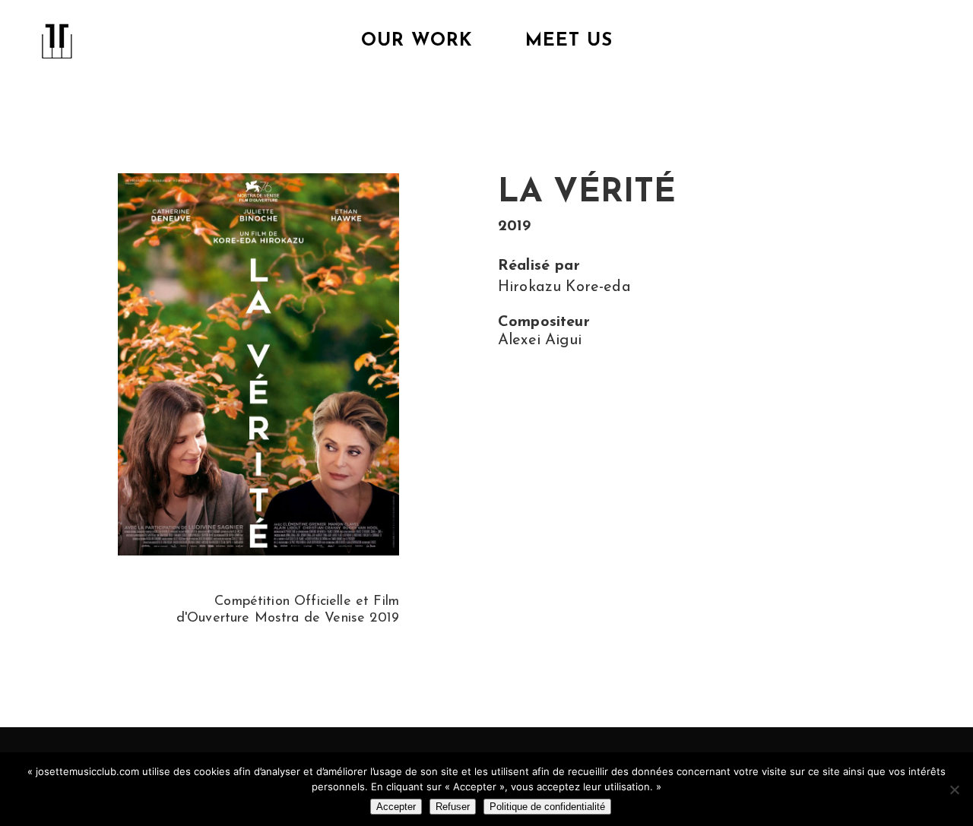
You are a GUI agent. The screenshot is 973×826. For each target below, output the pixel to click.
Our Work (416, 41)
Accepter (396, 806)
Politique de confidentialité (547, 806)
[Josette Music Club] (57, 35)
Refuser (453, 806)
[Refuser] (954, 789)
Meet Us (569, 41)
